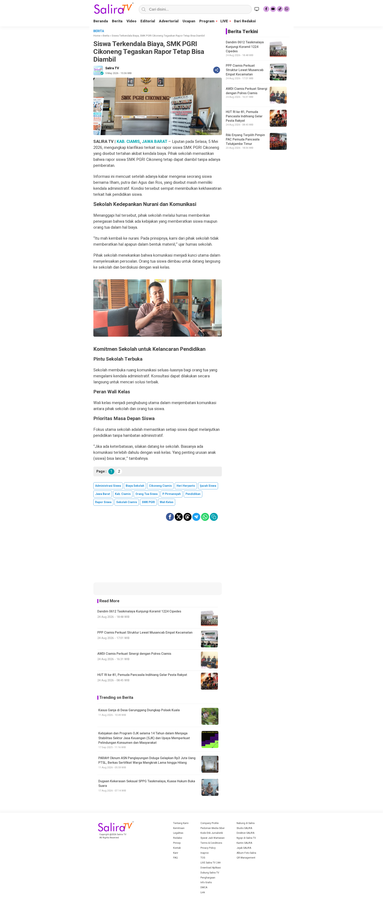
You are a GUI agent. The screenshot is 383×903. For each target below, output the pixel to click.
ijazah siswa (208, 486)
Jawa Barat (102, 494)
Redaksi (177, 838)
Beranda (100, 21)
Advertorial (169, 21)
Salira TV (112, 68)
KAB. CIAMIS (128, 141)
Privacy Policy (208, 848)
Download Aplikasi (210, 867)
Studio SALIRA (244, 828)
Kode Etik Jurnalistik (211, 833)
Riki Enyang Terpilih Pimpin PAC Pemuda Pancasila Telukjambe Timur (245, 139)
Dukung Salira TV (209, 872)
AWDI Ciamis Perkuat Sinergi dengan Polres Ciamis (246, 91)
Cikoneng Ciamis (160, 486)
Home (96, 36)
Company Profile (209, 823)
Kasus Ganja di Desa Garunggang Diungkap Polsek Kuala (139, 710)
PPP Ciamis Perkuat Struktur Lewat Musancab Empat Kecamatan (245, 70)
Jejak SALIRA (244, 848)
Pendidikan (193, 494)
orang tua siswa (146, 494)
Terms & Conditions (211, 843)
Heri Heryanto (186, 486)
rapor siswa (103, 502)
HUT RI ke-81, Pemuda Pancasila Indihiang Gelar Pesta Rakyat (244, 116)
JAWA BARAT (154, 141)
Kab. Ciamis (123, 494)
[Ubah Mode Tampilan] (257, 9)
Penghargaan (207, 877)
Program (206, 21)
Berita (117, 21)
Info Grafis (206, 882)
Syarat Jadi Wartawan (212, 838)
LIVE (224, 21)
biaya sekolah (135, 486)
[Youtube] (273, 9)
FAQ (175, 857)
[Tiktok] (280, 9)
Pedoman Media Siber (212, 828)
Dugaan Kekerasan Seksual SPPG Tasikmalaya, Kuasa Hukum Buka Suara (146, 783)
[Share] (216, 70)
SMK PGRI (148, 502)
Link (202, 892)
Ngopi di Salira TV (246, 838)
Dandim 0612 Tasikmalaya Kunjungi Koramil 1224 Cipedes (245, 47)
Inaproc (204, 853)
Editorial (147, 21)
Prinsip (177, 843)
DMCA (203, 887)
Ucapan (189, 21)
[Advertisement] (157, 554)
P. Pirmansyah (171, 494)
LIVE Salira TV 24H (210, 862)
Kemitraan (179, 828)
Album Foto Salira (246, 853)
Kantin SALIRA (244, 843)
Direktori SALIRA (245, 833)
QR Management (246, 857)
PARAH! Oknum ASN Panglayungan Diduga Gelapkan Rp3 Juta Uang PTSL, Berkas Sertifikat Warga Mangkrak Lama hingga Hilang (146, 760)
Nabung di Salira (246, 823)
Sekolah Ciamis (126, 502)
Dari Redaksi (245, 21)
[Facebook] (266, 9)
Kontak (177, 848)
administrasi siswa (108, 486)
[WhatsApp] (287, 9)
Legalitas (178, 833)
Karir (175, 853)
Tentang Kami (181, 823)
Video (131, 21)
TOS (202, 857)
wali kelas (166, 502)
